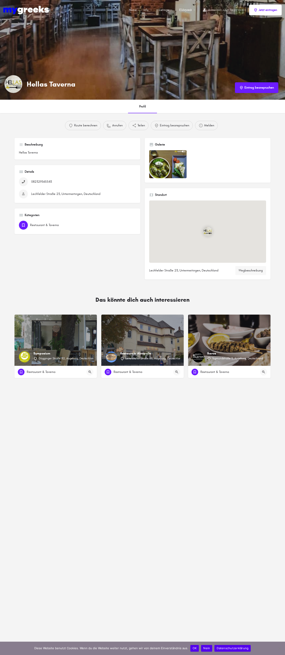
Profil (142, 106)
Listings (164, 10)
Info (146, 10)
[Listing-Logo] (13, 84)
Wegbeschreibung (251, 270)
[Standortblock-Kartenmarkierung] (207, 231)
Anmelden (215, 10)
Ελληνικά (185, 10)
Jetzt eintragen (268, 10)
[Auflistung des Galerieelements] (168, 164)
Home (133, 10)
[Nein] (279, 648)
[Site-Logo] (26, 10)
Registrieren (238, 10)
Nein (206, 648)
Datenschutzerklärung (232, 648)
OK (195, 648)
